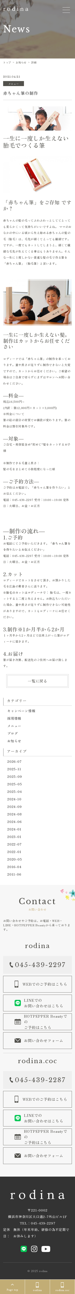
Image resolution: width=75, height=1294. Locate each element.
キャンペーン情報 (21, 710)
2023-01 (14, 836)
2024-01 (14, 828)
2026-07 (14, 761)
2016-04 (14, 866)
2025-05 (14, 783)
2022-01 (14, 851)
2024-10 (14, 798)
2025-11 (14, 768)
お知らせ (14, 740)
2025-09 (14, 776)
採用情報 (14, 718)
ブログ (12, 733)
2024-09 (14, 806)
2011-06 (14, 874)
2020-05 (14, 859)
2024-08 (14, 813)
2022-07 (14, 844)
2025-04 (14, 791)
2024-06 (14, 821)
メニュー (14, 725)
